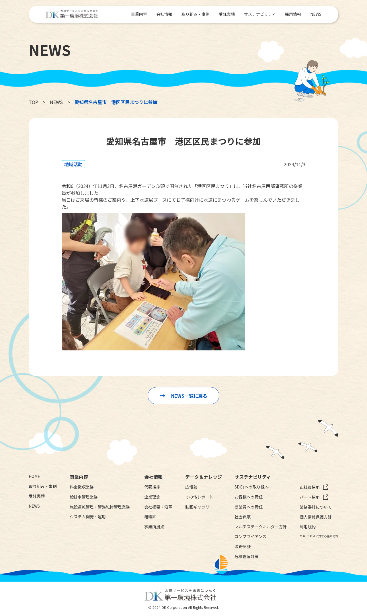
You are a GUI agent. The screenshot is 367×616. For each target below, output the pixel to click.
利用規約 (308, 526)
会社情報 (164, 14)
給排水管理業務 (84, 497)
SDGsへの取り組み (252, 487)
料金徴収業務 (82, 487)
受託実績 (227, 14)
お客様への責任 (249, 497)
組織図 (150, 516)
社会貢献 (243, 516)
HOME (34, 476)
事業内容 (139, 14)
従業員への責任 (249, 507)
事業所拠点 (154, 526)
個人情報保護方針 (316, 517)
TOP (33, 102)
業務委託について (316, 507)
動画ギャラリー (199, 507)
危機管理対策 (247, 556)
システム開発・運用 (88, 516)
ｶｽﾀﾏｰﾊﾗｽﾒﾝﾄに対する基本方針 (319, 536)
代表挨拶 (152, 487)
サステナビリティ (260, 14)
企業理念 (152, 497)
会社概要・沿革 (158, 507)
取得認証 (243, 546)
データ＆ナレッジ (203, 477)
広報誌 (191, 487)
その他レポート (199, 497)
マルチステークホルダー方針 (261, 526)
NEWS (315, 14)
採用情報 (293, 14)
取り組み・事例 (195, 14)
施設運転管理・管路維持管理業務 (100, 507)
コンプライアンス (250, 536)
